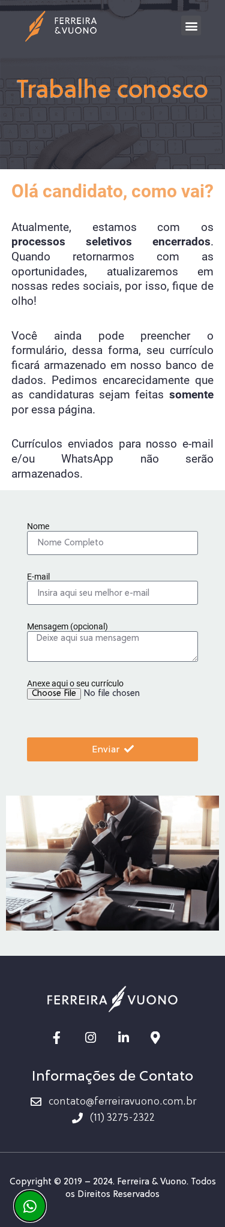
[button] (191, 25)
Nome (38, 527)
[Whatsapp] (30, 1206)
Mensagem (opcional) (67, 627)
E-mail (38, 577)
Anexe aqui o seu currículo (75, 684)
